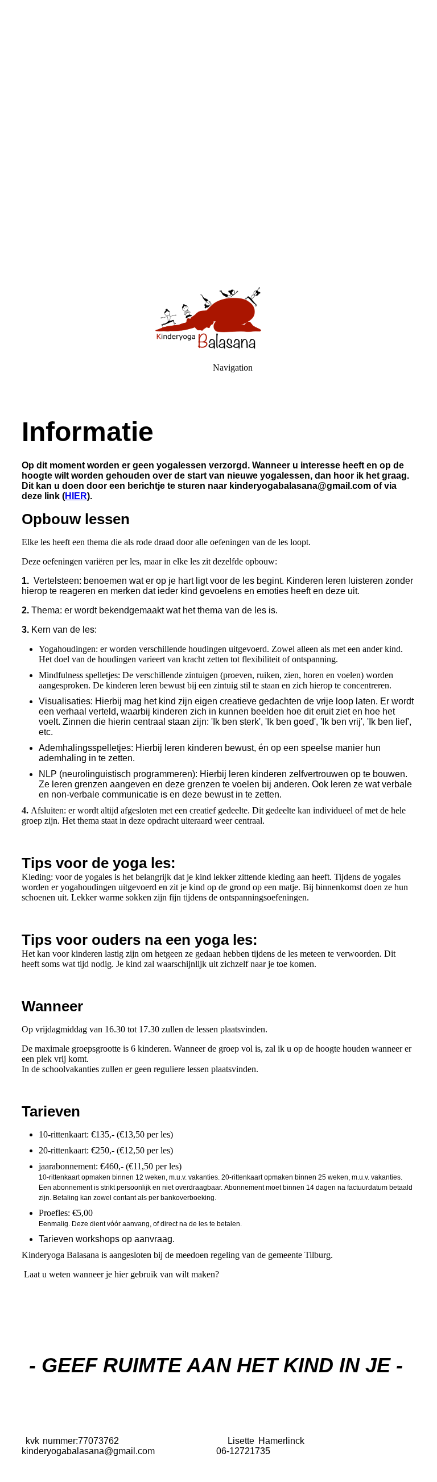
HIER (76, 496)
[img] (218, 142)
